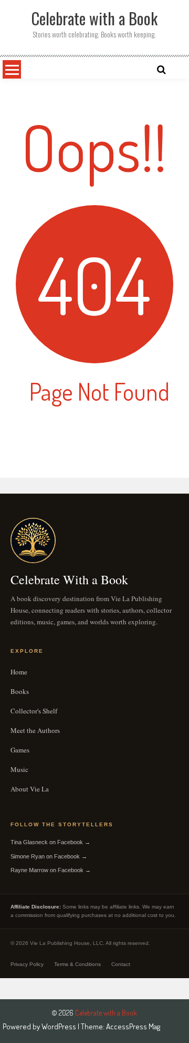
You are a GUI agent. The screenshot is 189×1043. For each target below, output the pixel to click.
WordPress (59, 1026)
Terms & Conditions (77, 964)
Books (19, 691)
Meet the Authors (35, 730)
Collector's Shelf (33, 711)
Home (18, 672)
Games (19, 750)
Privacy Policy (27, 964)
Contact (120, 964)
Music (19, 769)
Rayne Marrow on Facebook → (50, 870)
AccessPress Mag (133, 1026)
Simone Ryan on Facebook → (48, 856)
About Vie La (29, 789)
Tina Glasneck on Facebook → (50, 842)
